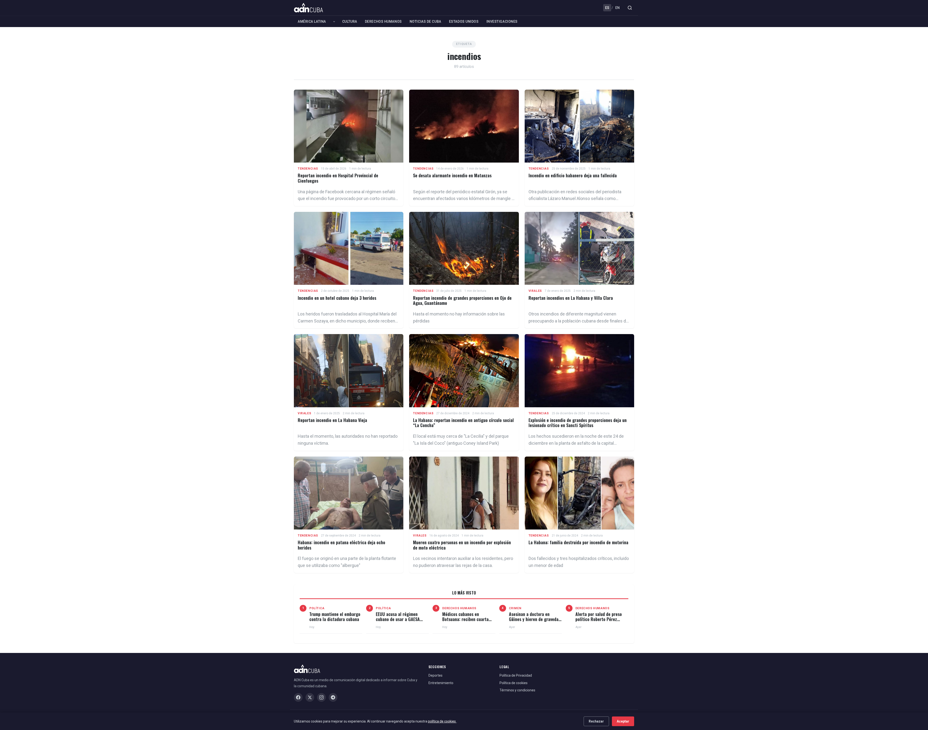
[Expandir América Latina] (334, 21)
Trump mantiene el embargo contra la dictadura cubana (334, 617)
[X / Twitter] (309, 697)
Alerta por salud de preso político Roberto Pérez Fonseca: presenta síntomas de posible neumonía (600, 622)
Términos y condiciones (517, 690)
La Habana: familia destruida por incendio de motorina (578, 542)
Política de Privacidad (516, 675)
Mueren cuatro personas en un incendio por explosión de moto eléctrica (462, 545)
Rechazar (596, 721)
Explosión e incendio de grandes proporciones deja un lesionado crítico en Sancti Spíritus (578, 423)
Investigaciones (502, 21)
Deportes (435, 675)
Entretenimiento (440, 683)
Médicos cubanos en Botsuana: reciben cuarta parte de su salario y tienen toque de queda (467, 622)
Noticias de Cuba (425, 21)
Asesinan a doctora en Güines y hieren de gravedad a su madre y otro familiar (535, 619)
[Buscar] (629, 7)
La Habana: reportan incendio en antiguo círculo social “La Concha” (463, 423)
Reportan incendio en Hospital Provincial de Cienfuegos (338, 178)
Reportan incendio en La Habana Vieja (332, 420)
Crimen (515, 608)
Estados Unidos (464, 21)
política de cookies (442, 721)
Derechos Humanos (383, 21)
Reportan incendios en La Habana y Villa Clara (571, 298)
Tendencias (308, 168)
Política (317, 608)
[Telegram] (333, 697)
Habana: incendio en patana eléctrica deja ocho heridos (341, 545)
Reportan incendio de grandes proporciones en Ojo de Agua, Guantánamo (462, 300)
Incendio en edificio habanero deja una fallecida (573, 175)
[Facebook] (298, 697)
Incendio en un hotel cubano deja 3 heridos (337, 298)
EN (617, 8)
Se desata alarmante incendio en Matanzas (452, 175)
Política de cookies (514, 683)
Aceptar (623, 721)
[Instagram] (321, 697)
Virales (535, 291)
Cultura (349, 21)
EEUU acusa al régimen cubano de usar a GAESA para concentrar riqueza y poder (399, 622)
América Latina (312, 21)
